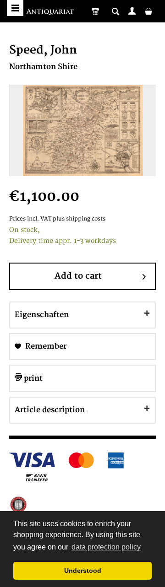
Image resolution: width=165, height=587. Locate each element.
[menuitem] (132, 11)
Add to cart (78, 276)
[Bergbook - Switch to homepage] (51, 13)
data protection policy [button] (106, 547)
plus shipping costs (79, 218)
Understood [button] (82, 570)
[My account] (132, 11)
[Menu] (15, 8)
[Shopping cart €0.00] (148, 11)
